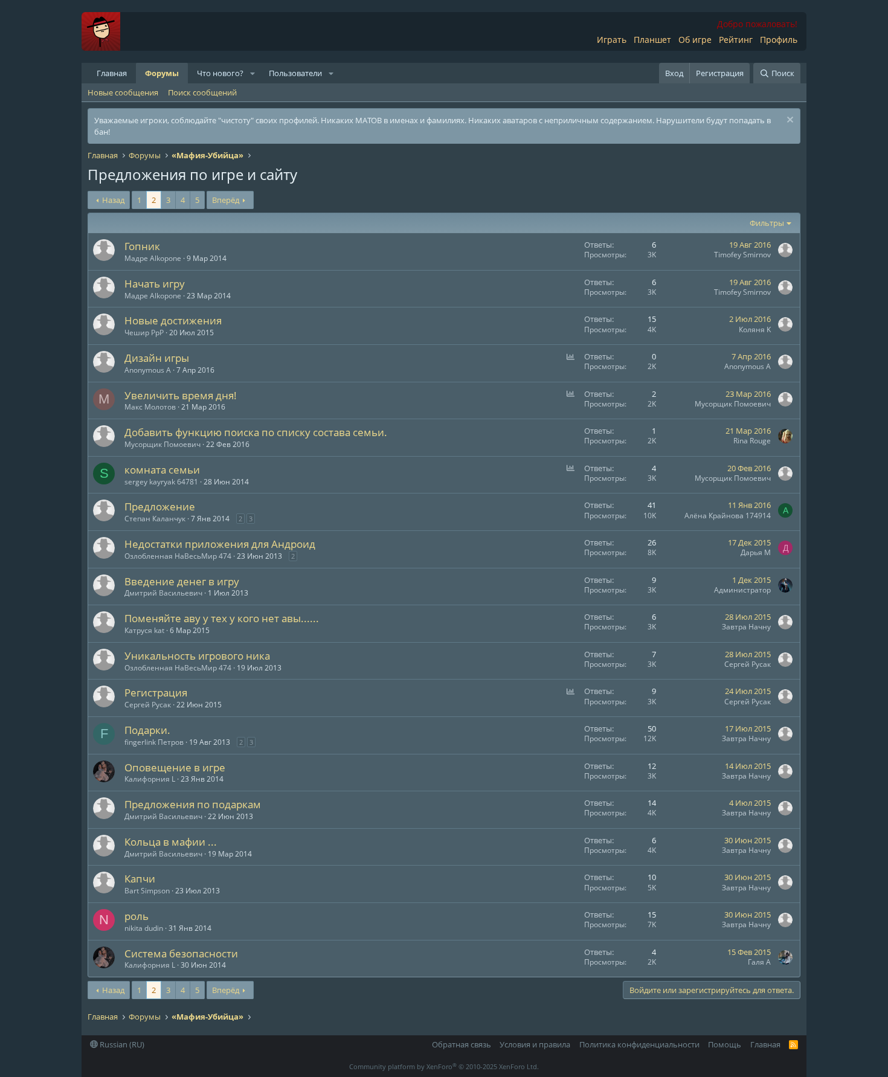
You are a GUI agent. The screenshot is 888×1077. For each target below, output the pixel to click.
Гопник (142, 246)
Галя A (759, 962)
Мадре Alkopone (152, 258)
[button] (252, 73)
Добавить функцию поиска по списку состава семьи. (255, 432)
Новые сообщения (123, 92)
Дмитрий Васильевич (163, 593)
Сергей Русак (747, 664)
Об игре (695, 39)
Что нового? (220, 73)
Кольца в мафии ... (170, 842)
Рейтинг (736, 39)
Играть (611, 39)
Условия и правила (535, 1044)
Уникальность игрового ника (197, 656)
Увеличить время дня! (180, 395)
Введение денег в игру (181, 581)
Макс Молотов (150, 407)
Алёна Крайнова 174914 (727, 515)
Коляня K (755, 329)
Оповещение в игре (174, 767)
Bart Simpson (147, 891)
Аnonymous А (147, 370)
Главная (112, 73)
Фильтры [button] (767, 222)
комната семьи (162, 470)
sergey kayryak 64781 (161, 482)
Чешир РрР (144, 332)
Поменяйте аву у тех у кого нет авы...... (221, 618)
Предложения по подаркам (192, 804)
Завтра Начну (746, 627)
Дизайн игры (156, 358)
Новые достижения (173, 320)
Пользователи (295, 73)
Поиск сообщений (202, 92)
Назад (113, 200)
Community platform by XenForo (444, 1066)
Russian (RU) (121, 1044)
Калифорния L (149, 779)
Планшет (652, 39)
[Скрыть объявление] (788, 121)
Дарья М (756, 552)
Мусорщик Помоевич (733, 404)
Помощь (724, 1044)
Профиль (778, 39)
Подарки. (147, 730)
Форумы (162, 73)
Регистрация (155, 692)
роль (136, 916)
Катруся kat (144, 630)
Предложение (159, 506)
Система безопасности (181, 953)
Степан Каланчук (154, 518)
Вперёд (225, 200)
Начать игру (154, 284)
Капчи (139, 879)
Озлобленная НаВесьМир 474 (177, 556)
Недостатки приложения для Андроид (219, 544)
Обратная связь (461, 1044)
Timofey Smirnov (742, 254)
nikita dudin (143, 928)
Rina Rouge (752, 441)
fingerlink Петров (154, 742)
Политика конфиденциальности (639, 1044)
